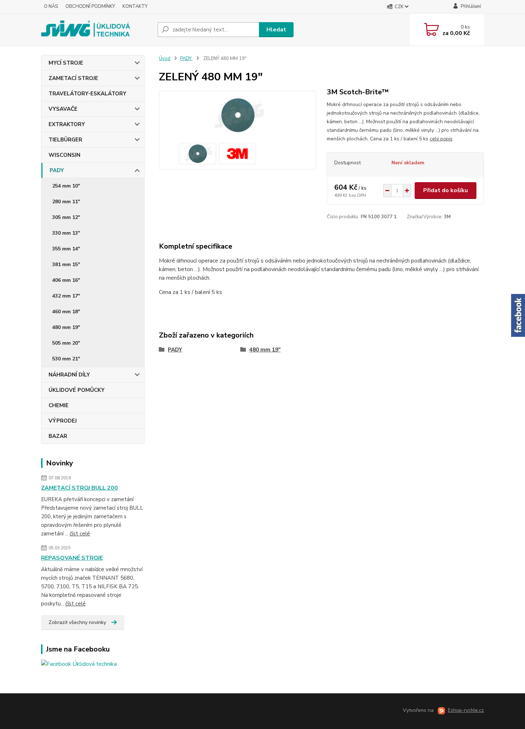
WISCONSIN (64, 155)
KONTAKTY (135, 6)
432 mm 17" (66, 296)
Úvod (164, 58)
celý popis (441, 138)
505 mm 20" (66, 343)
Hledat (276, 30)
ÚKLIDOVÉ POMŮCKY (77, 390)
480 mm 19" (66, 327)
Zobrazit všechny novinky (77, 622)
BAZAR (58, 436)
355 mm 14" (66, 248)
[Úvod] (96, 29)
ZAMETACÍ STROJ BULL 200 (79, 488)
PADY (57, 170)
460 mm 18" (66, 311)
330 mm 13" (66, 233)
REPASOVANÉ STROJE (72, 558)
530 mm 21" (66, 358)
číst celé (80, 533)
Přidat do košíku (445, 190)
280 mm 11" (66, 201)
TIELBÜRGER (65, 139)
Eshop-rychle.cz (466, 710)
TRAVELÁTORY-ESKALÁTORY (87, 93)
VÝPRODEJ (63, 420)
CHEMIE (59, 405)
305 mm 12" (66, 217)
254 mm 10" (66, 186)
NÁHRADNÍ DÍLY (69, 374)
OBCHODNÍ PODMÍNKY (90, 6)
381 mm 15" (66, 264)
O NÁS (51, 6)
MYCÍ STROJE (66, 62)
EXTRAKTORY (67, 124)
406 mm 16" (66, 280)
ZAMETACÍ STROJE (73, 78)
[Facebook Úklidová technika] (79, 664)
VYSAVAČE (63, 109)
